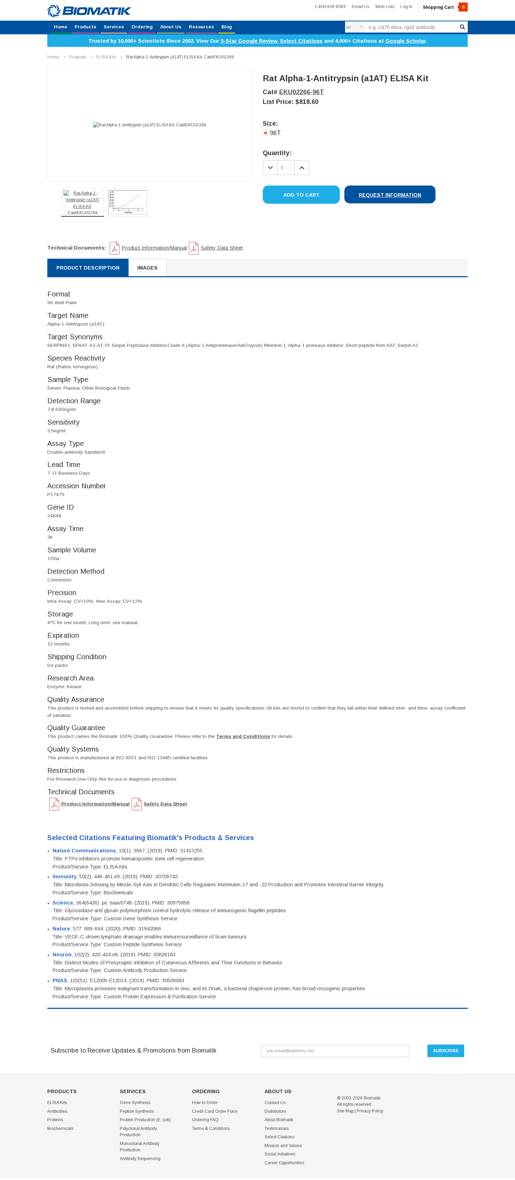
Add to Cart (301, 195)
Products (85, 26)
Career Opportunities (284, 1162)
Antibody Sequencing (140, 1158)
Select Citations (301, 41)
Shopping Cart (444, 7)
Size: (270, 123)
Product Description (87, 268)
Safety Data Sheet (222, 248)
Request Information (390, 195)
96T (275, 133)
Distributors (275, 1111)
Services (114, 26)
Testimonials (277, 1128)
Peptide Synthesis (137, 1111)
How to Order (205, 1102)
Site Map (345, 1111)
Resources (201, 26)
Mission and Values (283, 1145)
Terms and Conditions (243, 736)
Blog (226, 26)
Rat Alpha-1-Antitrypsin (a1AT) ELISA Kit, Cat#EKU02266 (180, 57)
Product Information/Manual (154, 248)
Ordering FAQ (205, 1119)
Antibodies (57, 1111)
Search (462, 27)
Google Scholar (405, 41)
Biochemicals (60, 1128)
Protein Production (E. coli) (145, 1119)
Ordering (142, 26)
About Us (170, 26)
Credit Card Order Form (215, 1111)
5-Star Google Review (249, 41)
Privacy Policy (370, 1111)
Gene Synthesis (135, 1102)
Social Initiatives (280, 1154)
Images (147, 268)
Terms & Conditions (211, 1128)
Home (60, 26)
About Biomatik (279, 1119)
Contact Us (275, 1102)
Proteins (55, 1119)
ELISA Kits (106, 57)
